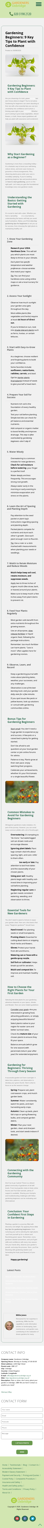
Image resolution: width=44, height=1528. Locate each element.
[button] (38, 4)
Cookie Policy (7, 1479)
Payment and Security (11, 1475)
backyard (27, 111)
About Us (6, 1492)
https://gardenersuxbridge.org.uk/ (17, 1378)
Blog (10, 1392)
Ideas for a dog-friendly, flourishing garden (20, 1276)
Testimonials (15, 1465)
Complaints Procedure (25, 1479)
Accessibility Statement (12, 1468)
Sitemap (4, 1392)
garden (32, 98)
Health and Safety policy (12, 1485)
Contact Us (34, 1465)
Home (4, 1465)
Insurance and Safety (11, 1482)
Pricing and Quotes (31, 1475)
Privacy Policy (29, 1489)
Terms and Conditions (11, 1489)
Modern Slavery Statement (13, 1472)
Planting (15, 862)
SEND (22, 1452)
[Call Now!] (24, 13)
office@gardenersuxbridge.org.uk (19, 1376)
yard (19, 216)
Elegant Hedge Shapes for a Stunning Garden (21, 1288)
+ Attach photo (22, 1443)
